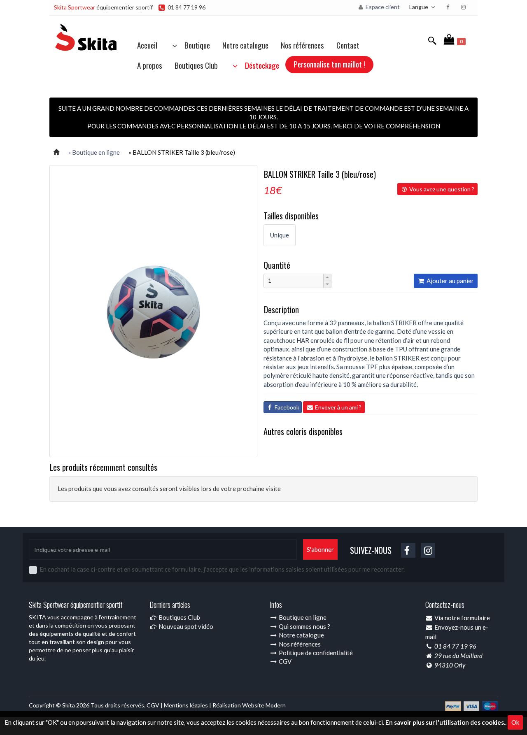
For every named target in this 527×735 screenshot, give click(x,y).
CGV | (155, 705)
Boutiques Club (196, 65)
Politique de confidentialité (315, 652)
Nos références (302, 45)
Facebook (286, 407)
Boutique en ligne (301, 617)
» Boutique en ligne (94, 152)
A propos (149, 65)
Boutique (195, 45)
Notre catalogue (245, 45)
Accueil (147, 45)
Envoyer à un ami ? (337, 407)
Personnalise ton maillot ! (329, 64)
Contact (347, 45)
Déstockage (259, 65)
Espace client (382, 6)
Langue (419, 6)
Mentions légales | (188, 705)
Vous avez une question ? (441, 189)
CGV (284, 661)
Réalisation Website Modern (249, 705)
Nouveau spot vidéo (185, 626)
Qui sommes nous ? (303, 626)
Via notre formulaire (462, 617)
